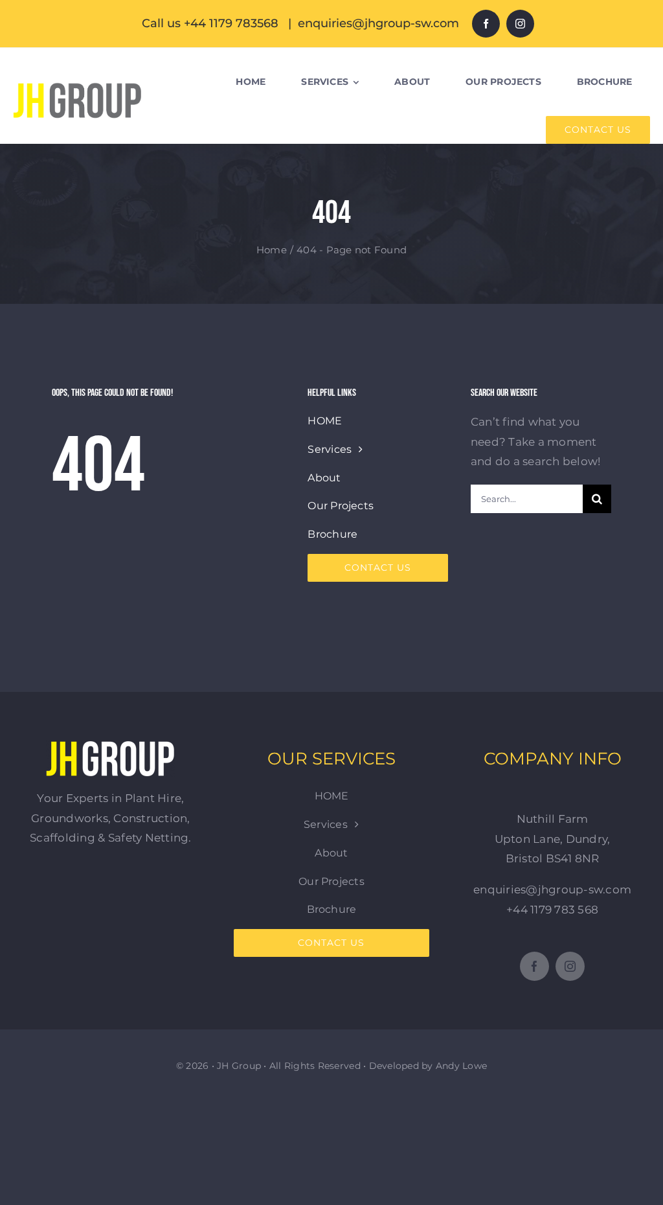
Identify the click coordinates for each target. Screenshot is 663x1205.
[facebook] (486, 24)
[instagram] (520, 24)
